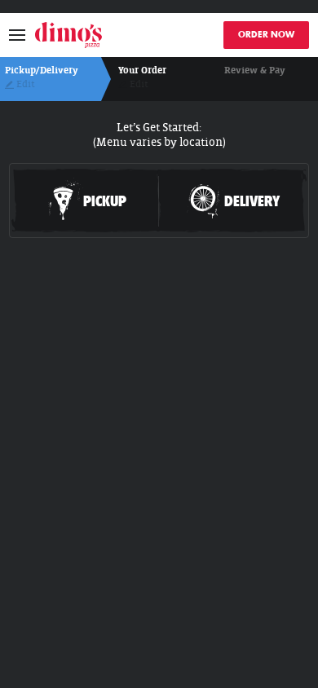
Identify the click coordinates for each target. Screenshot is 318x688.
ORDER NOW (266, 35)
